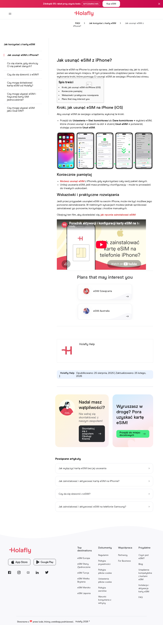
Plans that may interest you (76, 99)
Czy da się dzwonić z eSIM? (23, 74)
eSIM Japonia (84, 593)
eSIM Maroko (83, 588)
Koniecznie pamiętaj (72, 91)
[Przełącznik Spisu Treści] (97, 83)
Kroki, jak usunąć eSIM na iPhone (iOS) (81, 87)
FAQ (140, 597)
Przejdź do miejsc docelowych (130, 433)
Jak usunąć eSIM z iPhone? (23, 55)
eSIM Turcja (83, 573)
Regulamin (103, 555)
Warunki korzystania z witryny (104, 600)
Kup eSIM (111, 4)
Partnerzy (123, 555)
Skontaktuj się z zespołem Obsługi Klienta (88, 433)
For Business (124, 561)
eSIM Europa (83, 558)
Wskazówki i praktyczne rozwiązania (80, 95)
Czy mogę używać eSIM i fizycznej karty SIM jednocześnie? (21, 97)
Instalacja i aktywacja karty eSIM (143, 588)
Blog (140, 564)
